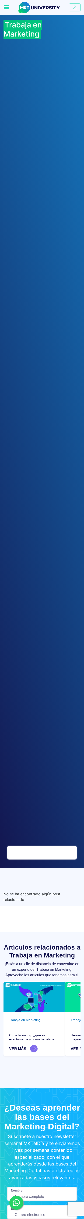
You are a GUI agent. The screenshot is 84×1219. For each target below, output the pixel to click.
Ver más (17, 1049)
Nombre (16, 1190)
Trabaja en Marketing (25, 1020)
